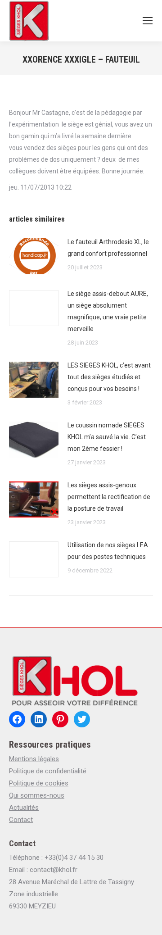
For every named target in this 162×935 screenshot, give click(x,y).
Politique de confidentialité (47, 771)
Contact (21, 820)
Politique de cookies (38, 783)
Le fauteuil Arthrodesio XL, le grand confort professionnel (108, 247)
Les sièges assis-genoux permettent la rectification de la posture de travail (109, 496)
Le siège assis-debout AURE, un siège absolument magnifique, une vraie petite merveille (108, 311)
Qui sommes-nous (36, 795)
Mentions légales (34, 759)
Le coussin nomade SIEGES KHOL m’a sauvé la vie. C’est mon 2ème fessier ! (107, 437)
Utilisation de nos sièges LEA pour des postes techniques (108, 550)
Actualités (24, 807)
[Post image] (33, 256)
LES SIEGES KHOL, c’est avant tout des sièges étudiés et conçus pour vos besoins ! (109, 377)
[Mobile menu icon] (147, 20)
